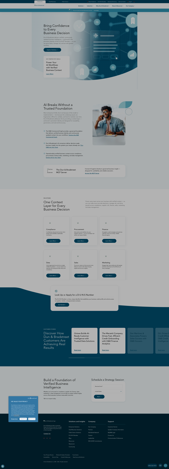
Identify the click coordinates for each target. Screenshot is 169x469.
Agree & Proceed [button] (31, 418)
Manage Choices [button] (14, 418)
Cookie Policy (16, 415)
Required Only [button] (23, 418)
